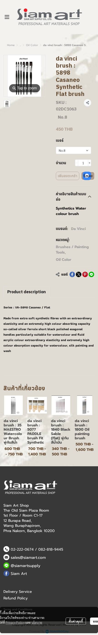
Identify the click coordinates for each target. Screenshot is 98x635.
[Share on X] (78, 274)
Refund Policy (15, 598)
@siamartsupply (25, 566)
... (20, 45)
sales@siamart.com (28, 557)
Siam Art (19, 573)
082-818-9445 (50, 549)
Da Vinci (78, 229)
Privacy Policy (15, 622)
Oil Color (32, 45)
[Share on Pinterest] (85, 274)
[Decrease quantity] (76, 163)
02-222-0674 (22, 549)
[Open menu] (6, 17)
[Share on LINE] (91, 274)
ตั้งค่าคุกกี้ (76, 621)
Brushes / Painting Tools (72, 249)
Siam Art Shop (16, 505)
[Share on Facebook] (72, 274)
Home (11, 45)
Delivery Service (17, 591)
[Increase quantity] (89, 163)
